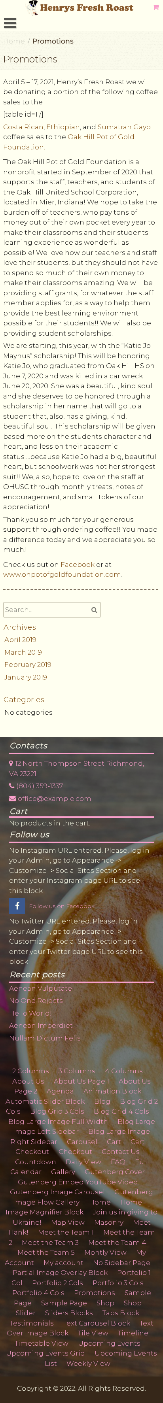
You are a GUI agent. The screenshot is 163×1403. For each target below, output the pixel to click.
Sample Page (64, 1303)
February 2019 (27, 664)
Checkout (32, 1152)
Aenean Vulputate (40, 988)
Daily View (83, 1162)
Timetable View (41, 1343)
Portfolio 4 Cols (38, 1293)
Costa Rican (23, 127)
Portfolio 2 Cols (57, 1283)
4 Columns (124, 1071)
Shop (105, 1303)
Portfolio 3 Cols (118, 1283)
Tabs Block (120, 1313)
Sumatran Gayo (124, 127)
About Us (28, 1081)
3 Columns (77, 1071)
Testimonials (32, 1323)
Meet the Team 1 (66, 1232)
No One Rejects (36, 1001)
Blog (102, 1101)
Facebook (78, 564)
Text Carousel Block (96, 1323)
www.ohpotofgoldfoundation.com (62, 574)
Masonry (108, 1222)
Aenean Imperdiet (41, 1025)
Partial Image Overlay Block (60, 1272)
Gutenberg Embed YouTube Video (78, 1182)
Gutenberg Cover (115, 1172)
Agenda (60, 1091)
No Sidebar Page (121, 1263)
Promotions (94, 1293)
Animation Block (112, 1091)
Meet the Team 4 (117, 1242)
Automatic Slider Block (45, 1101)
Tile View (93, 1333)
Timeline (133, 1333)
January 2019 (25, 677)
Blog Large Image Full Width (58, 1121)
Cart (114, 1142)
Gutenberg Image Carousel (57, 1192)
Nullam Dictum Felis (45, 1038)
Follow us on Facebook (62, 906)
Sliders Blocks (69, 1313)
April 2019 (20, 640)
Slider (26, 1313)
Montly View (105, 1252)
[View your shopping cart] (156, 7)
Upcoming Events (109, 1343)
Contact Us (121, 1152)
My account (63, 1263)
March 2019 (23, 652)
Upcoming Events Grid (45, 1353)
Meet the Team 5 (46, 1252)
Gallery (63, 1172)
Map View (68, 1222)
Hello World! (30, 1013)
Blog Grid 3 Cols (57, 1111)
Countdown (35, 1162)
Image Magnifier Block (44, 1212)
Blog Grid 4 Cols (121, 1111)
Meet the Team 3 (50, 1242)
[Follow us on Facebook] (17, 906)
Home (14, 41)
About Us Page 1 (81, 1081)
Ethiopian (63, 127)
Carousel (82, 1142)
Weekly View (88, 1363)
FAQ (118, 1162)
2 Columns (30, 1071)
